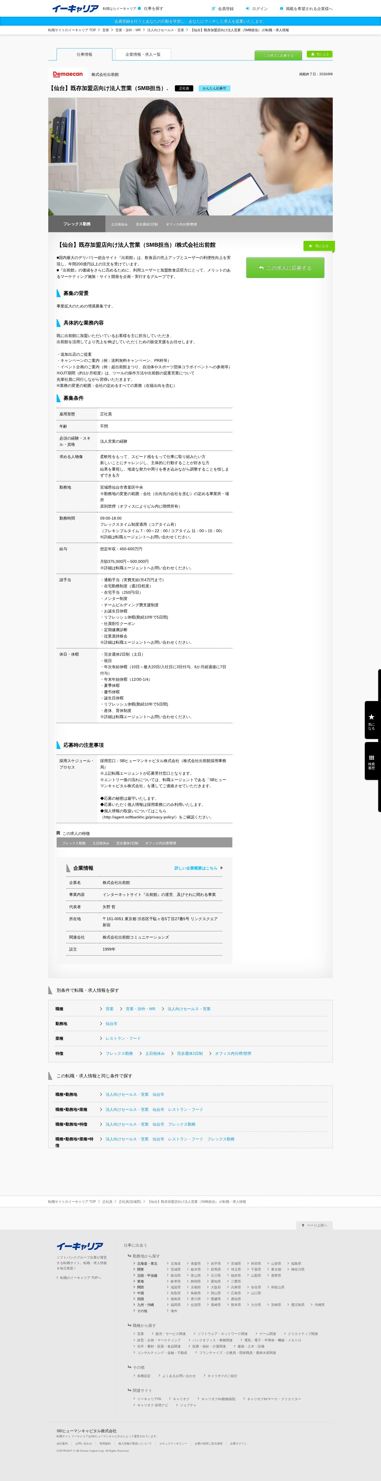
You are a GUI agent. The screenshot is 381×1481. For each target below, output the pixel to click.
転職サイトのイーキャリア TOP (72, 30)
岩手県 (216, 1264)
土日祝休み (155, 1053)
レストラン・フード (123, 1038)
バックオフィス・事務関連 (212, 1340)
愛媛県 (216, 1299)
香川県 (196, 1299)
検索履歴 (371, 766)
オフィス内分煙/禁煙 (233, 1053)
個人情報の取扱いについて (135, 1443)
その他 (142, 1311)
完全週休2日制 (190, 1053)
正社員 (107, 1202)
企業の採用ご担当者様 (209, 1443)
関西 (140, 1287)
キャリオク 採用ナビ (152, 1405)
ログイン (260, 8)
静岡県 (196, 1281)
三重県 (236, 1281)
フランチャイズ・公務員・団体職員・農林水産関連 (237, 1353)
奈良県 (256, 1287)
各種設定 (144, 1376)
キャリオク (181, 1399)
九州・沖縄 (145, 1305)
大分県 (256, 1305)
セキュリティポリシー (173, 1443)
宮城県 (236, 1264)
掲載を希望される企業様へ (309, 8)
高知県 (236, 1299)
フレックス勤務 (119, 1053)
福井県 (236, 1276)
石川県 (216, 1276)
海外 (174, 1311)
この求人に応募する (278, 55)
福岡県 (176, 1305)
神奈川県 (298, 1269)
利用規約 (105, 1443)
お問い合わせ (83, 1443)
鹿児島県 (298, 1305)
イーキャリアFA (149, 1399)
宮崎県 (276, 1305)
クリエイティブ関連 (303, 1334)
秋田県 (256, 1264)
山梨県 (256, 1276)
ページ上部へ (317, 1225)
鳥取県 (176, 1293)
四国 (140, 1299)
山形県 (276, 1264)
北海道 (176, 1264)
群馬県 (216, 1269)
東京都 (276, 1269)
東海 (140, 1281)
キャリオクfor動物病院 (218, 1399)
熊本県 (236, 1305)
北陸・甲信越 (147, 1276)
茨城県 (176, 1269)
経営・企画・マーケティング (159, 1340)
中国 (140, 1293)
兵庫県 (236, 1287)
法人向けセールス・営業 (165, 30)
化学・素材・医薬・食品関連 (159, 1346)
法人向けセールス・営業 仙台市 (135, 1094)
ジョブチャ (188, 1405)
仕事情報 (84, 54)
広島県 (236, 1293)
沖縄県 (320, 1305)
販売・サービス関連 (171, 1334)
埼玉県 (236, 1269)
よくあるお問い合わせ (179, 1376)
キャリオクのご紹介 (223, 1376)
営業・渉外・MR (128, 30)
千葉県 (256, 1269)
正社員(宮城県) (130, 1202)
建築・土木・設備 (251, 1346)
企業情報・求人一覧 (143, 54)
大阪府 (216, 1287)
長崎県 (216, 1305)
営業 (105, 30)
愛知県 (216, 1281)
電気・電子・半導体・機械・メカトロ (272, 1340)
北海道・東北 (147, 1264)
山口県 (256, 1293)
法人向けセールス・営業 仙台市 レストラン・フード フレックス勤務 (170, 1139)
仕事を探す (153, 8)
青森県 (196, 1264)
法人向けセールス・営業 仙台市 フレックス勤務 (151, 1124)
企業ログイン (238, 1443)
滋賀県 (176, 1287)
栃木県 (196, 1269)
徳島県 (176, 1299)
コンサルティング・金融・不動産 (162, 1353)
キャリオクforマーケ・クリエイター (274, 1399)
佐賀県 (196, 1305)
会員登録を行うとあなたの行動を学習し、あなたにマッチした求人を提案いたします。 (190, 21)
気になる (323, 54)
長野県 (276, 1276)
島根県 (196, 1293)
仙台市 (111, 1023)
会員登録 (226, 8)
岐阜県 (176, 1281)
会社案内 (62, 1443)
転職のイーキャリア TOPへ (80, 1278)
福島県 (296, 1264)
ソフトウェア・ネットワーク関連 (222, 1334)
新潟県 (176, 1276)
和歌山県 (277, 1287)
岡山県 (216, 1293)
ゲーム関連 (267, 1334)
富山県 (196, 1276)
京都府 (196, 1287)
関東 (140, 1269)
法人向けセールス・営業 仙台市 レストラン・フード (154, 1109)
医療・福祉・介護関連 (209, 1346)
